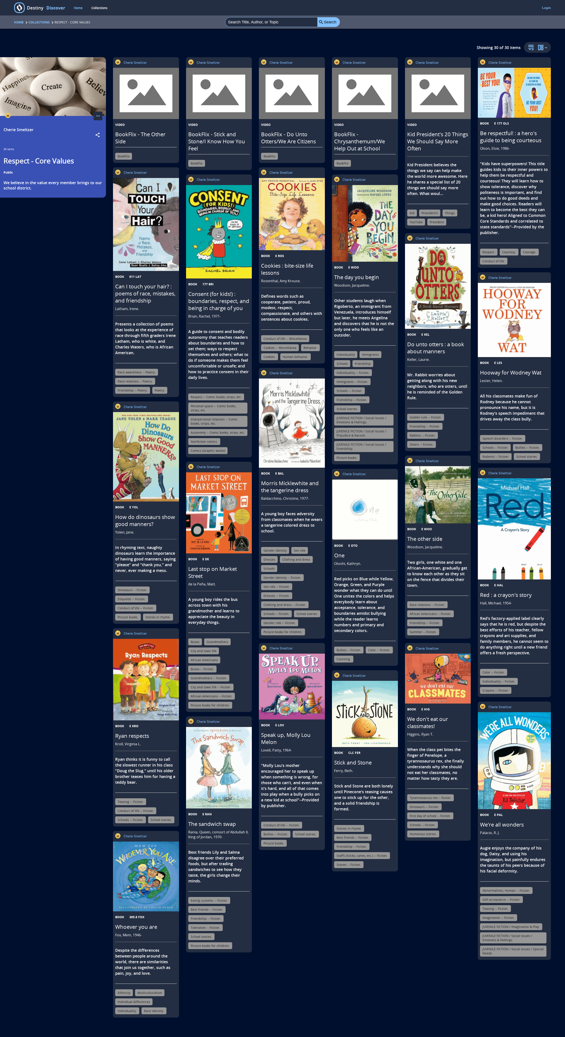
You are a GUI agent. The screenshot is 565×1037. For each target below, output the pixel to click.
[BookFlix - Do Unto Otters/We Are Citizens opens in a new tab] (292, 93)
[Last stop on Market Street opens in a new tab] (219, 512)
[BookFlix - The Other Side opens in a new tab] (146, 93)
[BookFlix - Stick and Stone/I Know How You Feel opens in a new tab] (219, 93)
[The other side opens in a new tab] (438, 494)
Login (546, 7)
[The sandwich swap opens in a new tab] (219, 767)
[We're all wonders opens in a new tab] (514, 760)
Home (78, 8)
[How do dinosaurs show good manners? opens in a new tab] (146, 456)
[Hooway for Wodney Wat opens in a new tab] (514, 320)
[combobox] (271, 22)
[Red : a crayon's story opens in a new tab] (514, 528)
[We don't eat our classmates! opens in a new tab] (438, 679)
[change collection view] (543, 47)
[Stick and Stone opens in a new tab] (365, 714)
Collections (99, 8)
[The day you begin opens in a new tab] (365, 223)
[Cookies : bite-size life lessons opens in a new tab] (292, 214)
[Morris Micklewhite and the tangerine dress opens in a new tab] (292, 423)
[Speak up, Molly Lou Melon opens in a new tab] (292, 687)
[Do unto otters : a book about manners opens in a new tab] (438, 286)
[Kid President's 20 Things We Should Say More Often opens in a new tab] (438, 93)
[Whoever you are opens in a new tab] (146, 876)
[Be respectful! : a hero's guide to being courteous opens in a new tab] (514, 93)
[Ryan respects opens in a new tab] (146, 679)
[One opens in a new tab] (365, 509)
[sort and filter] (530, 48)
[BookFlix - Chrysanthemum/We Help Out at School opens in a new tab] (365, 93)
